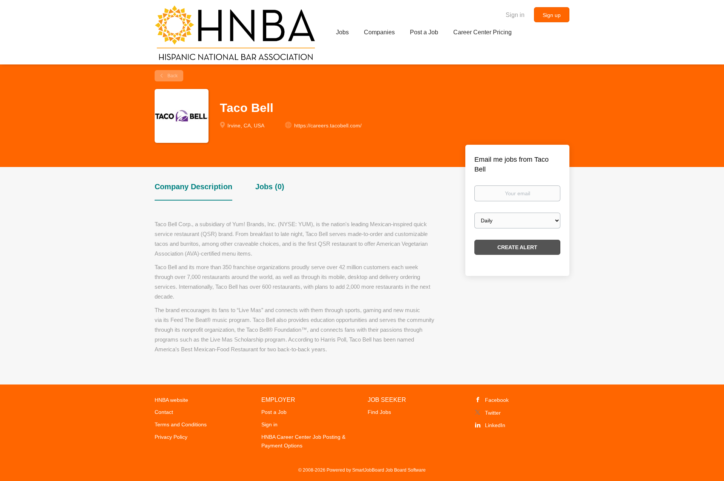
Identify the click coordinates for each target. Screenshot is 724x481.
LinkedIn (495, 425)
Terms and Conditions (181, 424)
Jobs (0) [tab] (269, 186)
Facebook (497, 400)
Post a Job (274, 412)
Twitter (493, 413)
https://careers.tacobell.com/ (328, 126)
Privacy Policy (171, 437)
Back (172, 75)
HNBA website (171, 400)
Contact (164, 412)
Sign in (515, 15)
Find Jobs (379, 412)
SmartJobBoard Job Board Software (389, 470)
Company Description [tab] (193, 186)
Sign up (552, 15)
